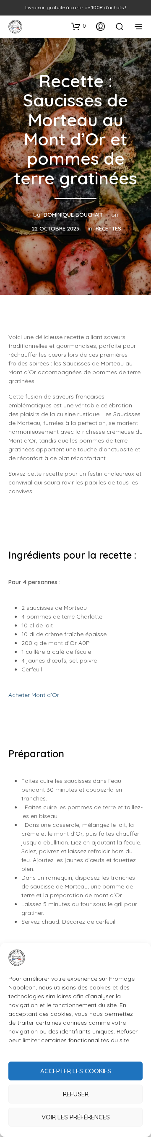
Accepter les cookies (75, 1071)
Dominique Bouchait (73, 214)
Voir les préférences (76, 1117)
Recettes (108, 228)
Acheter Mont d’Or (33, 695)
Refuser (76, 1094)
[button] (78, 26)
